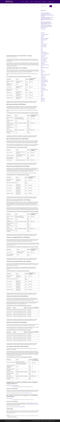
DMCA (46, 420)
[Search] (51, 6)
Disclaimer (42, 420)
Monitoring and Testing (44, 67)
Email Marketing (43, 59)
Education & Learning (37, 1)
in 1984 (20, 391)
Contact (53, 420)
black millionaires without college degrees (12, 415)
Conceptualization (44, 45)
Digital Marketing (43, 52)
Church (42, 42)
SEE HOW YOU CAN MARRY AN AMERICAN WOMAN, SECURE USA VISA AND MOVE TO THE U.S (46, 23)
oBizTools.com (9, 1)
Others (42, 73)
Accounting (42, 32)
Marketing (42, 63)
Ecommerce (43, 56)
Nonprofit (42, 70)
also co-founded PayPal (21, 406)
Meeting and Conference (45, 64)
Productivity (49, 1)
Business (27, 1)
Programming (44, 1)
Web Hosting (43, 98)
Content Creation (43, 46)
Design (32, 1)
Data (41, 49)
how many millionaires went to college (24, 415)
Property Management (44, 81)
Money (8, 414)
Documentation (43, 55)
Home (22, 1)
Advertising (42, 35)
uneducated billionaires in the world (33, 415)
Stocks (42, 92)
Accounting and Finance (44, 34)
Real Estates (43, 82)
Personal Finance (43, 75)
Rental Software (43, 84)
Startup (42, 91)
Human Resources (44, 60)
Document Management (45, 53)
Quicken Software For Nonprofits (11, 416)
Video (42, 96)
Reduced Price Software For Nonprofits (12, 417)
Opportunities (43, 71)
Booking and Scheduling (44, 38)
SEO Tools (42, 87)
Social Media (43, 88)
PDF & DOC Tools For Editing (45, 74)
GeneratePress (17, 420)
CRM (41, 48)
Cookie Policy (49, 420)
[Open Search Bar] (53, 2)
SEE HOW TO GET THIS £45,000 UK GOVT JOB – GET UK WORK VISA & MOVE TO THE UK (46, 26)
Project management (44, 80)
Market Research (43, 62)
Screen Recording (43, 85)
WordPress (42, 99)
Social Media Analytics (44, 89)
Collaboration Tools (44, 43)
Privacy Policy (43, 28)
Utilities (42, 95)
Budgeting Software (44, 39)
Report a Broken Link (37, 420)
